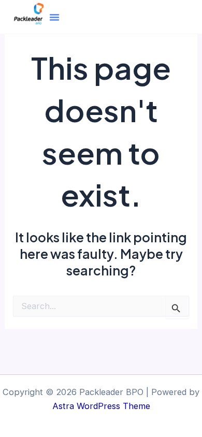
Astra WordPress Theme (101, 406)
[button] (54, 17)
